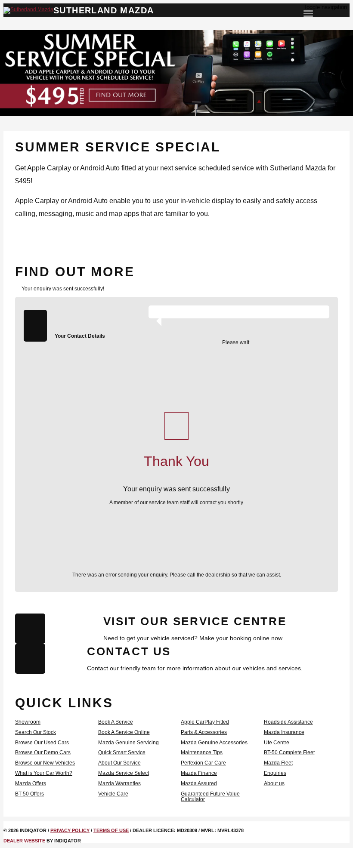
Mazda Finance (199, 773)
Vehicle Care (113, 794)
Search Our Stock (35, 732)
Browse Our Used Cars (42, 743)
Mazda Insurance (284, 732)
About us (274, 783)
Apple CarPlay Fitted (205, 722)
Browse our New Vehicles (45, 763)
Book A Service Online (124, 732)
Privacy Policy (70, 830)
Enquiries (275, 773)
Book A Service (115, 722)
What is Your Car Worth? (43, 773)
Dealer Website (24, 840)
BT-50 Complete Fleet (289, 752)
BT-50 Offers (29, 794)
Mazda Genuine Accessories (214, 743)
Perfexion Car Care (203, 763)
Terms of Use (111, 830)
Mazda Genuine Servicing (128, 743)
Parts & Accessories (204, 732)
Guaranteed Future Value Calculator (210, 797)
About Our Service (119, 763)
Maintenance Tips (202, 752)
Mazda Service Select (123, 773)
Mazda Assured (199, 783)
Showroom (27, 722)
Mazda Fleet (278, 763)
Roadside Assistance (288, 722)
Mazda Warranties (119, 783)
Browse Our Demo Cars (43, 752)
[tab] (176, 272)
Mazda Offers (30, 783)
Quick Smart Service (122, 752)
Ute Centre (276, 743)
